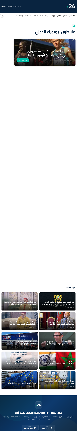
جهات (53, 15)
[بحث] (2, 16)
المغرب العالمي (62, 15)
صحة (41, 15)
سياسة (47, 15)
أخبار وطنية (72, 15)
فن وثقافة (28, 15)
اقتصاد (35, 15)
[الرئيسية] (73, 25)
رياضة (21, 15)
